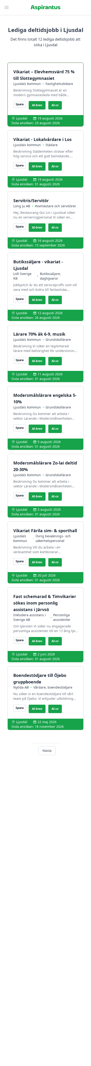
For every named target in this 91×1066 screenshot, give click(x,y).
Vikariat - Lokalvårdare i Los (42, 139)
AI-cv (55, 105)
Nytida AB (21, 687)
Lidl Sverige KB (22, 276)
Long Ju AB (21, 206)
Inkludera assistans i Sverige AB (29, 617)
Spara (20, 104)
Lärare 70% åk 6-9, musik (39, 334)
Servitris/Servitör (31, 200)
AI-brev (37, 105)
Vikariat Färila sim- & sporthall (45, 530)
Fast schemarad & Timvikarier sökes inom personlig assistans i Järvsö (44, 603)
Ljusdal (21, 118)
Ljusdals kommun (27, 83)
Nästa (47, 750)
